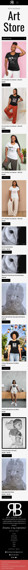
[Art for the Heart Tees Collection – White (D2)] (14, 198)
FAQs (14, 546)
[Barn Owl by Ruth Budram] (14, 235)
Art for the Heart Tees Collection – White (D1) (12, 172)
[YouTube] (15, 557)
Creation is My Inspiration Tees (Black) (10, 363)
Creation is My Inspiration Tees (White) (10, 409)
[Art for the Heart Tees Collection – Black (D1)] (14, 59)
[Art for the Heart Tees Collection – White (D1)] (14, 152)
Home (14, 534)
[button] (17, 3)
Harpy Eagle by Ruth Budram (8, 492)
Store (14, 542)
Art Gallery (14, 538)
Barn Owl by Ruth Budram (7, 247)
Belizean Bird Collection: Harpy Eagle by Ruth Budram (13, 317)
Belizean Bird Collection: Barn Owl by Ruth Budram (13, 275)
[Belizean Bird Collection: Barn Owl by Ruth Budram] (14, 264)
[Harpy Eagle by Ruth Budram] (14, 474)
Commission (14, 540)
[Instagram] (13, 557)
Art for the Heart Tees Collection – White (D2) (12, 218)
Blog (14, 544)
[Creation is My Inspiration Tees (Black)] (14, 343)
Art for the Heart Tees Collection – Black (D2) (12, 126)
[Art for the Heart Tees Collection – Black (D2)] (14, 106)
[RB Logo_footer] (14, 510)
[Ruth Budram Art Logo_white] (12, 3)
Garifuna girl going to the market (9, 450)
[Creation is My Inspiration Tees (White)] (14, 389)
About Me (14, 536)
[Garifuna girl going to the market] (14, 433)
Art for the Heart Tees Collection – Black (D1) (12, 80)
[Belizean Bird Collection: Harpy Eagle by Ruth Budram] (14, 299)
